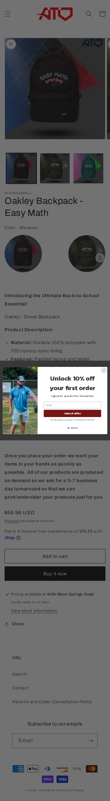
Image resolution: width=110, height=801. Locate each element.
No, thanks (72, 428)
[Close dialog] (103, 370)
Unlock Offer (72, 414)
